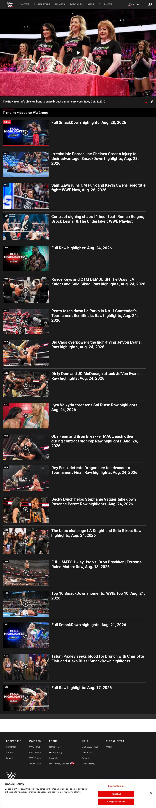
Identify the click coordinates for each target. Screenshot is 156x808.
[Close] (151, 793)
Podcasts (76, 4)
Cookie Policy (88, 763)
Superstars (42, 4)
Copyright (53, 758)
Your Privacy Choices (59, 763)
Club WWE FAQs (90, 747)
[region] (78, 793)
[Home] (9, 4)
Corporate (11, 747)
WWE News (34, 747)
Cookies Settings (116, 786)
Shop (90, 4)
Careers (10, 752)
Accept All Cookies (116, 801)
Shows (24, 4)
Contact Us (87, 752)
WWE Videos (35, 752)
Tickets (60, 4)
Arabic (109, 747)
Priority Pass (35, 763)
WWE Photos (35, 758)
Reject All (116, 794)
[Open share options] (152, 101)
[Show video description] (146, 101)
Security (86, 758)
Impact (9, 758)
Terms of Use (55, 747)
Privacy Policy (55, 752)
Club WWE (105, 4)
